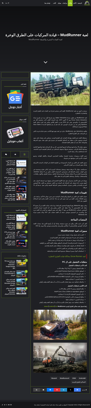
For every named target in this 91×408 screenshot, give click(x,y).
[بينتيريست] (57, 390)
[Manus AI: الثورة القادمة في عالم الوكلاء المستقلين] (21, 163)
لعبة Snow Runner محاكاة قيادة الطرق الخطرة (67, 256)
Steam (53, 378)
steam (46, 306)
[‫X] (70, 390)
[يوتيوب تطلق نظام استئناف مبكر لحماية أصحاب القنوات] (21, 189)
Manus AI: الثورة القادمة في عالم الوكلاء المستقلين (10, 162)
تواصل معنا (47, 3)
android (51, 306)
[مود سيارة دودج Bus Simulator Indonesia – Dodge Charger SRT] (21, 263)
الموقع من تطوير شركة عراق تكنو (58, 405)
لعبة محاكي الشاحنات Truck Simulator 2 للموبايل (9, 273)
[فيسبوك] (77, 390)
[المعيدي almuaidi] (87, 3)
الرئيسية (80, 3)
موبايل (59, 3)
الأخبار (74, 3)
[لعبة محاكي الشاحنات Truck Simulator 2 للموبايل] (21, 274)
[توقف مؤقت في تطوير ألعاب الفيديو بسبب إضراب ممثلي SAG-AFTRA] (21, 196)
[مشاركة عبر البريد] (43, 390)
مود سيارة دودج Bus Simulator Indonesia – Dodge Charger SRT (10, 264)
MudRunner (64, 378)
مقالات (70, 3)
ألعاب (54, 3)
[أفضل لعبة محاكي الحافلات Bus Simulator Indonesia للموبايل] (21, 290)
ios (56, 306)
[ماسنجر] (50, 390)
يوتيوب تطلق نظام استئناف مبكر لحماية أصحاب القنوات (10, 188)
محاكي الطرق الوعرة (78, 382)
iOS (73, 378)
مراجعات (64, 3)
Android (82, 378)
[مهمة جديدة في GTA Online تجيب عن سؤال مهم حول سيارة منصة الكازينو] (21, 180)
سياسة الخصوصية (45, 405)
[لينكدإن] (63, 390)
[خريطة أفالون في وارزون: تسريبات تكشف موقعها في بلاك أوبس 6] (21, 171)
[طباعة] (36, 390)
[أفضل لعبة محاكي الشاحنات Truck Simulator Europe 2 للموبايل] (21, 282)
